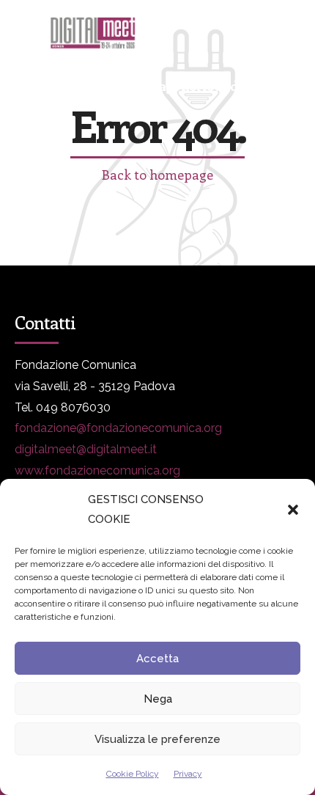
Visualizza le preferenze (157, 739)
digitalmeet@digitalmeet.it (86, 449)
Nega (158, 699)
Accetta (157, 658)
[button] (293, 509)
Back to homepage (157, 174)
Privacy (188, 774)
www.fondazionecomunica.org (97, 470)
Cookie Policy (132, 774)
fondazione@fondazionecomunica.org (118, 428)
